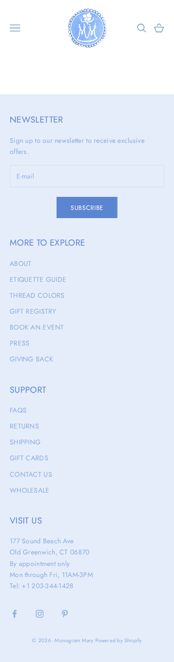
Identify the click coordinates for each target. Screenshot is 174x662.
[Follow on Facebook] (14, 614)
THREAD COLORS (37, 295)
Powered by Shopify (118, 640)
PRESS (19, 343)
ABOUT (20, 263)
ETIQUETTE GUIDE (38, 279)
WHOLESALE (30, 490)
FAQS (18, 410)
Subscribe (87, 207)
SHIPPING (25, 442)
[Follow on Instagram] (39, 614)
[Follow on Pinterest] (65, 614)
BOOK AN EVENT (37, 327)
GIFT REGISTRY (33, 311)
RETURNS (24, 426)
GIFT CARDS (29, 458)
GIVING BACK (31, 359)
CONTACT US (31, 474)
